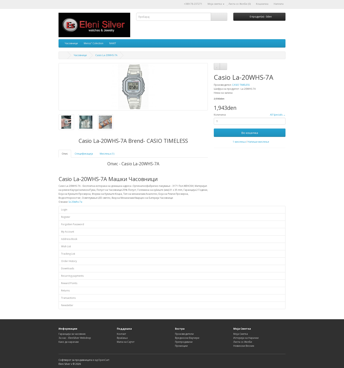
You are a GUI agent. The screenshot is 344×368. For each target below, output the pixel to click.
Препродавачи (184, 342)
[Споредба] (223, 66)
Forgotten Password (72, 224)
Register (65, 217)
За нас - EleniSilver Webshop (75, 338)
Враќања (122, 338)
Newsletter (67, 305)
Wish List (66, 246)
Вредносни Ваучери (187, 338)
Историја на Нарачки (246, 338)
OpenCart (103, 360)
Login (64, 209)
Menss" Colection (93, 43)
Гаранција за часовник (72, 334)
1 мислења (239, 141)
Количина (220, 114)
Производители (184, 334)
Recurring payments (72, 275)
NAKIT (112, 43)
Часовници (71, 43)
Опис (65, 153)
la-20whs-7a (75, 201)
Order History (69, 261)
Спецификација (84, 153)
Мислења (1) (107, 153)
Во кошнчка (249, 133)
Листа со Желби (242, 342)
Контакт (121, 334)
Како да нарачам (69, 342)
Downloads (67, 268)
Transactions (68, 298)
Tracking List (68, 253)
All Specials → (277, 114)
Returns (65, 290)
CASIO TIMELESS (241, 85)
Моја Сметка (240, 334)
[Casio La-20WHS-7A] (133, 86)
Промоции (181, 346)
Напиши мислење (258, 141)
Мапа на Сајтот (125, 342)
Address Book (69, 239)
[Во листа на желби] (217, 66)
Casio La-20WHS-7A (106, 55)
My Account (67, 231)
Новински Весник (243, 346)
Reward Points (69, 283)
